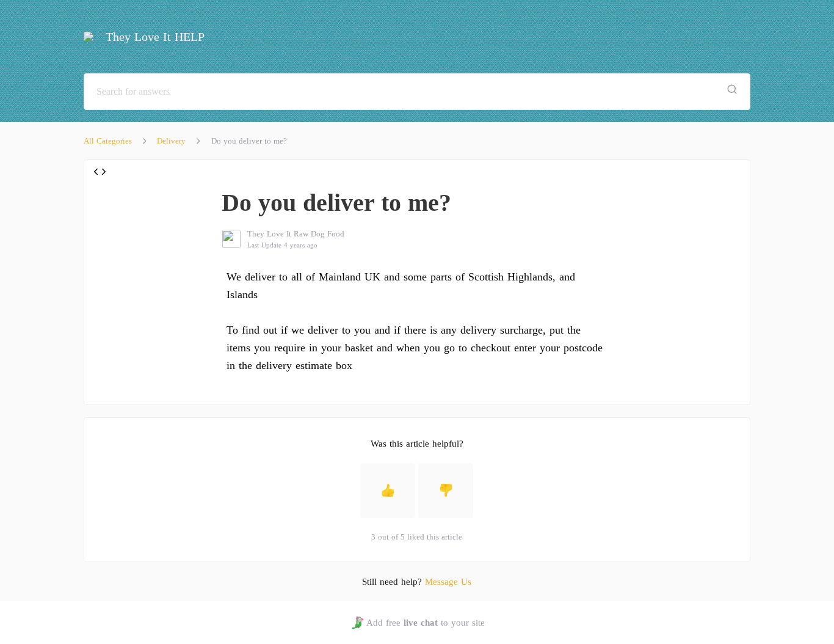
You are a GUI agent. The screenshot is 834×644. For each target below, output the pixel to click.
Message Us (448, 582)
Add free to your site (425, 623)
